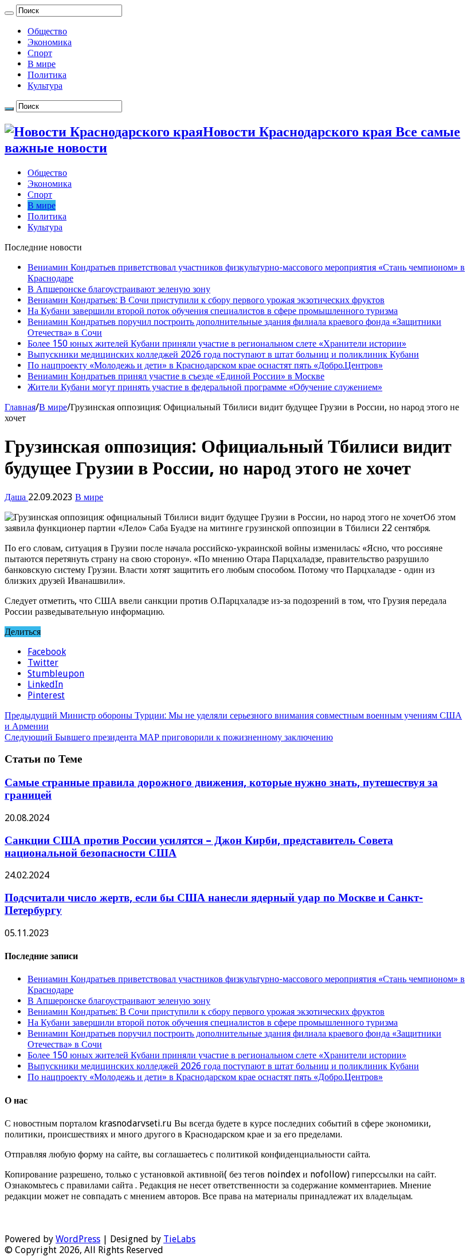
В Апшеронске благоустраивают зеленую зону (119, 289)
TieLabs (179, 1239)
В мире (42, 63)
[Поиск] (9, 13)
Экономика (50, 42)
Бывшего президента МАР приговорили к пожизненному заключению (169, 737)
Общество (47, 31)
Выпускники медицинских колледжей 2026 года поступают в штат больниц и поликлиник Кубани (223, 354)
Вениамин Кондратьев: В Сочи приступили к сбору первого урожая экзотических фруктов (206, 300)
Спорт (40, 53)
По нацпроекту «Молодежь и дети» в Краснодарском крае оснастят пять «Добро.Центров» (205, 365)
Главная (20, 407)
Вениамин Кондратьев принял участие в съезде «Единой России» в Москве (176, 376)
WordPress (78, 1239)
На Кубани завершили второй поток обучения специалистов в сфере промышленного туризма (213, 310)
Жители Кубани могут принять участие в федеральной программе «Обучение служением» (205, 387)
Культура (45, 85)
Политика (47, 74)
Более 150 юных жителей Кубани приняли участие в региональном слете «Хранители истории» (217, 343)
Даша (16, 497)
